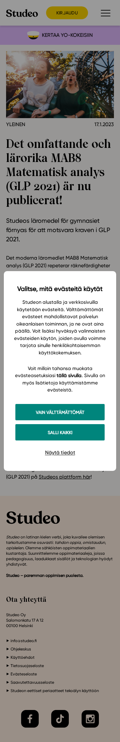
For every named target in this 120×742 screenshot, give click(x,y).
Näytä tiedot (60, 452)
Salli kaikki (60, 432)
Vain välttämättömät (60, 412)
